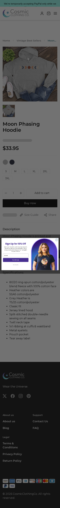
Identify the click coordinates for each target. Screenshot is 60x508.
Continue (15, 260)
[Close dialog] (56, 239)
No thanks (15, 264)
